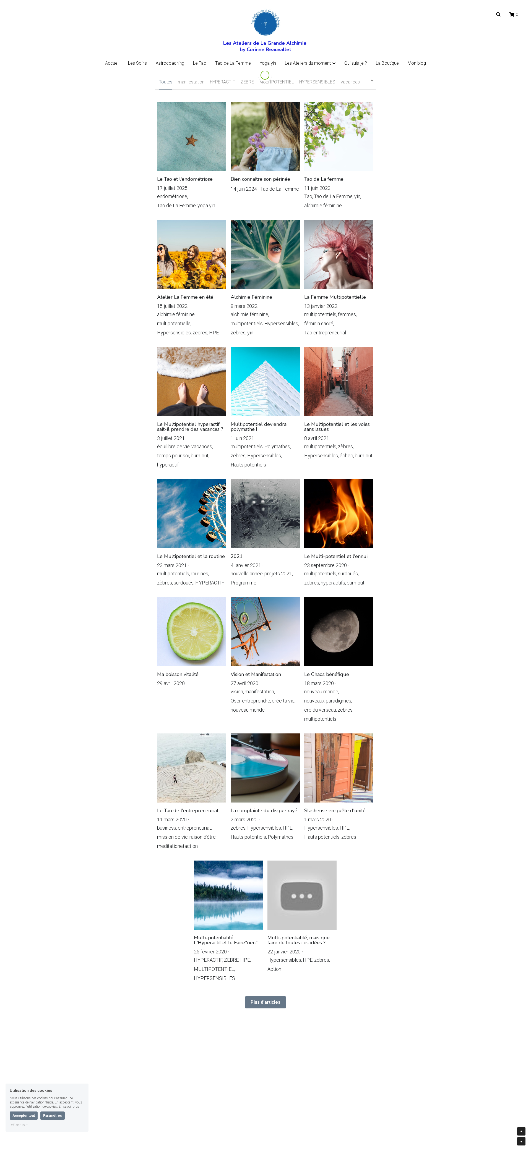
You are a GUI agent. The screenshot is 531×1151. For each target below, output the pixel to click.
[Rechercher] (498, 14)
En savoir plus (69, 1106)
